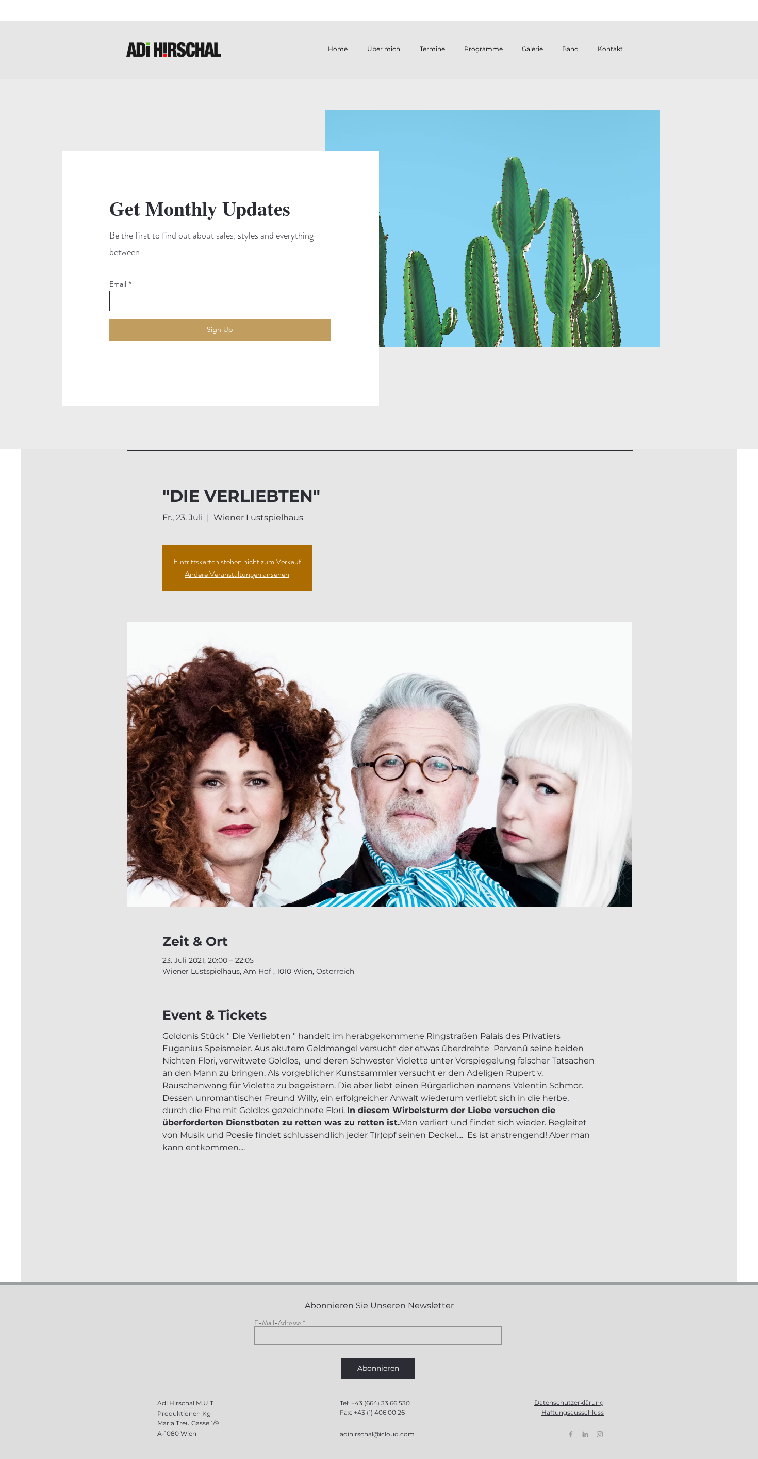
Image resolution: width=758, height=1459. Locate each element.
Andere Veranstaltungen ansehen (237, 574)
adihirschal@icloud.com (377, 1434)
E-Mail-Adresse (277, 1322)
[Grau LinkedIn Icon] (585, 1434)
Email (117, 284)
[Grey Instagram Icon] (600, 1434)
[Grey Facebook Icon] (571, 1434)
